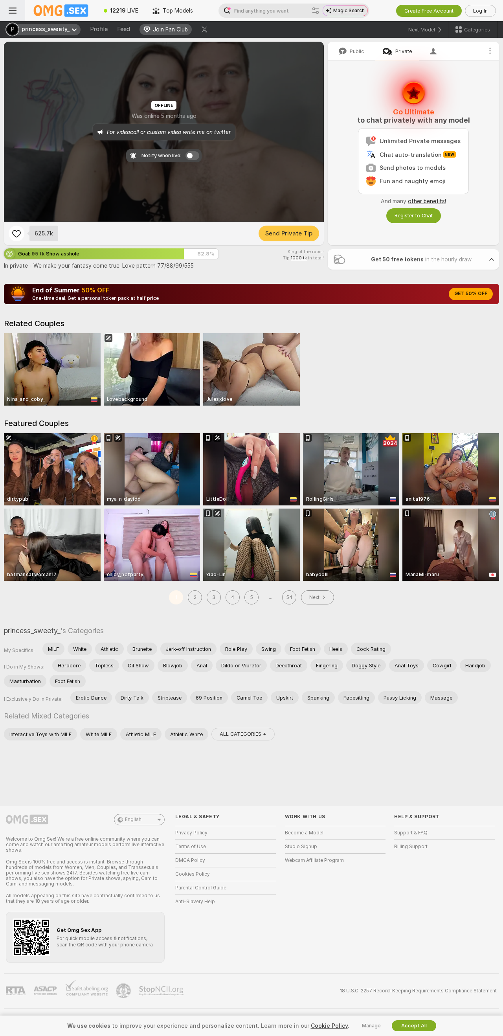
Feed (123, 29)
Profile (99, 29)
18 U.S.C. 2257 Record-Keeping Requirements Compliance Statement (418, 991)
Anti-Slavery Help (195, 901)
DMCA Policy (190, 860)
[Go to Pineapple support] (124, 990)
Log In (480, 11)
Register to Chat (414, 216)
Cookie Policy (329, 1026)
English (133, 819)
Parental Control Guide (200, 888)
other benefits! (427, 201)
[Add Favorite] (16, 233)
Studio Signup (301, 846)
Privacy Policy (191, 833)
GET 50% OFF (470, 293)
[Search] (315, 10)
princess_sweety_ (32, 630)
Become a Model (304, 833)
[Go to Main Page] (61, 10)
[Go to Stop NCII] (162, 991)
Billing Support (411, 846)
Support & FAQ (411, 833)
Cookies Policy (192, 874)
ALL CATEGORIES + (243, 734)
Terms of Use (190, 846)
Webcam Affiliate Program (314, 860)
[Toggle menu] (12, 10)
